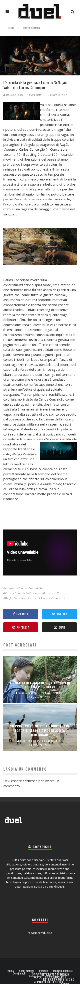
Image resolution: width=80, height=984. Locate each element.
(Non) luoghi (19, 973)
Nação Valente (15, 598)
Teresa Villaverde (53, 598)
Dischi (65, 974)
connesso (30, 781)
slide (33, 598)
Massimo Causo (14, 95)
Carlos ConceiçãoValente (22, 593)
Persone (43, 970)
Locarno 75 (52, 593)
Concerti (58, 977)
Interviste (50, 974)
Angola (9, 588)
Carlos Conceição (31, 588)
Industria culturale (63, 970)
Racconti (42, 977)
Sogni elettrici (36, 94)
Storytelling (37, 973)
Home (11, 970)
